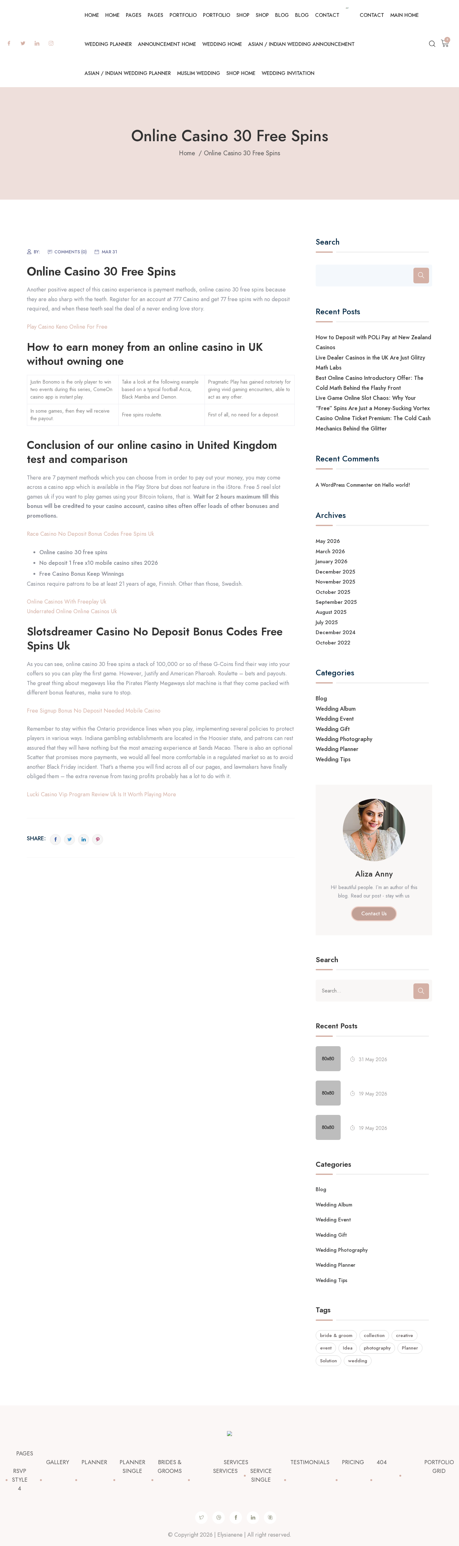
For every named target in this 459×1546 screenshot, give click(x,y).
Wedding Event (335, 719)
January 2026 (332, 561)
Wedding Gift (333, 729)
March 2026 (330, 551)
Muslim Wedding (198, 73)
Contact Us (374, 913)
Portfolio (183, 15)
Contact (327, 15)
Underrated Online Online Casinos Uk (72, 611)
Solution (328, 1360)
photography (377, 1348)
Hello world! (396, 485)
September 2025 (336, 602)
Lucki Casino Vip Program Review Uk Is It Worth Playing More (101, 794)
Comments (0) (70, 252)
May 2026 (328, 541)
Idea (348, 1348)
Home (92, 15)
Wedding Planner (108, 44)
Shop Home (240, 73)
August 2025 (331, 612)
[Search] (421, 275)
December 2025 (335, 571)
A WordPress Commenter (344, 485)
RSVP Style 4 (19, 1480)
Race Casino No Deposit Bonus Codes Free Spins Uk (90, 534)
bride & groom (336, 1335)
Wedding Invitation (288, 73)
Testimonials (309, 1462)
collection (374, 1335)
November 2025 (335, 581)
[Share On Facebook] (55, 839)
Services (236, 1462)
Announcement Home (167, 44)
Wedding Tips (333, 759)
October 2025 (333, 592)
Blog (282, 15)
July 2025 (327, 622)
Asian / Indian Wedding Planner (128, 73)
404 (382, 1462)
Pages (133, 15)
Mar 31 (109, 252)
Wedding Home (222, 44)
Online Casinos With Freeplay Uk (66, 602)
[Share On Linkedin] (83, 839)
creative (404, 1335)
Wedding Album (336, 709)
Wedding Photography (344, 739)
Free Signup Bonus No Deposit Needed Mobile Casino (93, 711)
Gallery (57, 1462)
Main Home (404, 15)
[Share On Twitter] (69, 839)
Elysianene (230, 1535)
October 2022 (333, 642)
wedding (357, 1360)
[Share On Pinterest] (97, 839)
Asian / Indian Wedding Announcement (301, 44)
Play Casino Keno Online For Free (67, 327)
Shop (242, 15)
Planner (410, 1348)
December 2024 (336, 632)
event (326, 1348)
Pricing (353, 1462)
